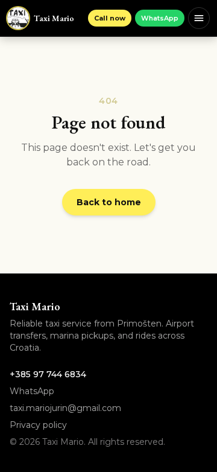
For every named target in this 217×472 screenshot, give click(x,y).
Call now (109, 18)
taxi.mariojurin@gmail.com (65, 408)
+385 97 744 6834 (48, 374)
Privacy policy (38, 424)
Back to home (109, 202)
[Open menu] (199, 18)
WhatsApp (159, 18)
